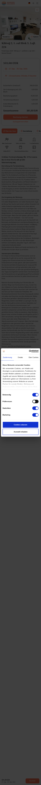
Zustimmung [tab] (7, 357)
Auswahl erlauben (20, 432)
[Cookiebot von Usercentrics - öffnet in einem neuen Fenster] (29, 351)
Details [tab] (20, 357)
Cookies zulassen (20, 425)
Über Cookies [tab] (33, 357)
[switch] (35, 401)
